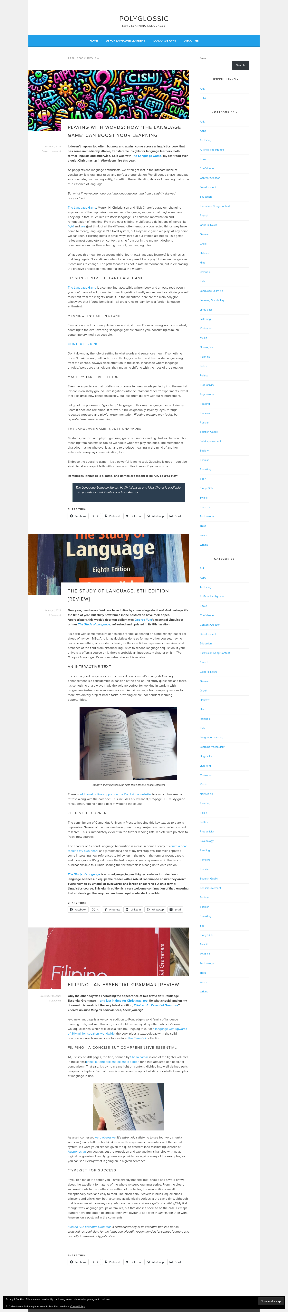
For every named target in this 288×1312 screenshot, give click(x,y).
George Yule (143, 620)
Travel (203, 526)
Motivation (206, 328)
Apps (203, 131)
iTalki (203, 98)
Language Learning (211, 291)
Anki (202, 88)
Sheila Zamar (139, 1057)
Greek (203, 243)
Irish (202, 281)
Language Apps (164, 40)
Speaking (205, 469)
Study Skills (207, 488)
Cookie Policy (77, 1306)
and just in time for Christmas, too (124, 1001)
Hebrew (204, 253)
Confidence (207, 168)
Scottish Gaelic (209, 431)
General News (208, 225)
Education (206, 196)
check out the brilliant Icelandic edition (112, 1062)
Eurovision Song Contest (215, 206)
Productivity (207, 385)
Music (203, 338)
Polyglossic (144, 19)
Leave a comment (51, 151)
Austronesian (77, 1152)
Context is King (83, 344)
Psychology (207, 394)
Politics (204, 375)
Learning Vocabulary (212, 300)
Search (204, 58)
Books (203, 159)
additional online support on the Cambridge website (115, 794)
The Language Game (146, 156)
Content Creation (210, 178)
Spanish (204, 460)
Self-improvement (210, 441)
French (204, 215)
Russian (204, 422)
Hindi (203, 262)
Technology (207, 516)
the (137, 1038)
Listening (205, 319)
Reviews (205, 413)
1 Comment (55, 615)
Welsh (203, 535)
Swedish (205, 507)
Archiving (205, 140)
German (204, 234)
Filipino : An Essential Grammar (89, 1227)
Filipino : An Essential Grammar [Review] (124, 985)
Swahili (204, 497)
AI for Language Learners (125, 40)
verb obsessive (105, 1137)
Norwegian (206, 347)
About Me (191, 40)
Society (204, 450)
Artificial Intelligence (212, 149)
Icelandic (205, 272)
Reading (205, 403)
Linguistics (206, 309)
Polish (203, 366)
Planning (205, 356)
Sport (203, 479)
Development (208, 187)
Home (94, 40)
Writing (204, 544)
